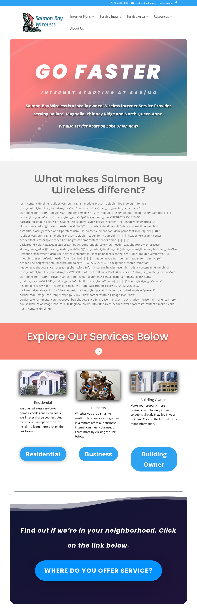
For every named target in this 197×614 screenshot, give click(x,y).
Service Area (136, 17)
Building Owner (154, 459)
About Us (77, 29)
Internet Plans (80, 17)
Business (98, 454)
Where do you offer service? (98, 570)
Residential (43, 402)
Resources (161, 17)
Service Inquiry (111, 17)
